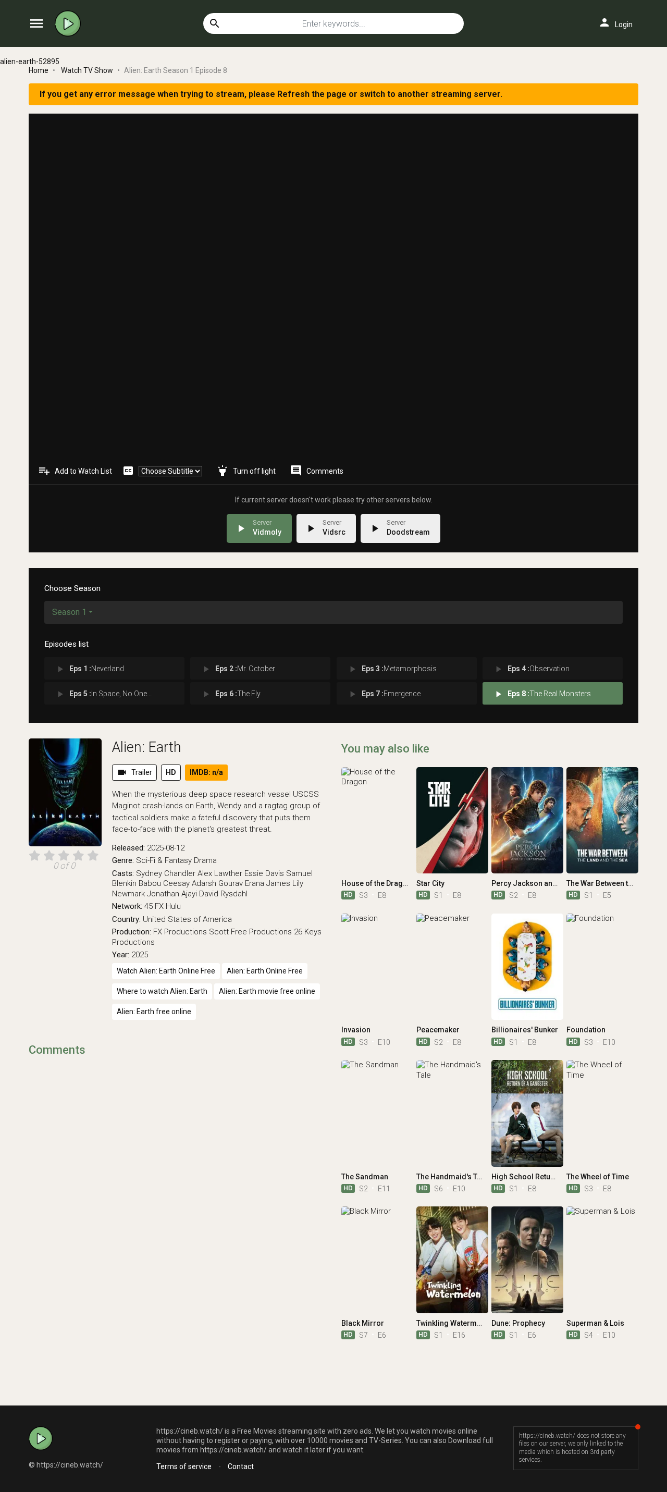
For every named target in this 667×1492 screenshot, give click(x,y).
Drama (205, 860)
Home (38, 70)
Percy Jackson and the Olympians (549, 883)
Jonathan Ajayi (172, 893)
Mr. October (238, 669)
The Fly (231, 694)
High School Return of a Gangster (548, 1177)
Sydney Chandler (165, 873)
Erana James (267, 883)
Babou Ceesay (164, 883)
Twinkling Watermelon (454, 1323)
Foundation (586, 1030)
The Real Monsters (542, 694)
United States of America (187, 919)
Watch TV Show (87, 70)
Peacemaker (438, 1030)
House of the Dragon (376, 883)
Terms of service (184, 1466)
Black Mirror (362, 1323)
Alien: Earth (146, 747)
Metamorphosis (392, 669)
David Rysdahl (223, 893)
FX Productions (180, 931)
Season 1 (69, 612)
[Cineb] (70, 23)
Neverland (89, 669)
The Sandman (364, 1177)
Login (615, 22)
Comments (316, 470)
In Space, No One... (103, 694)
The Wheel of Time (597, 1177)
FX (159, 906)
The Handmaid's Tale (451, 1177)
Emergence (384, 694)
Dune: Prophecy (518, 1323)
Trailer (134, 772)
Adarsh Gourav (217, 883)
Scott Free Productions (250, 931)
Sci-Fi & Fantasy (164, 860)
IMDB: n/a (206, 772)
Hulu (173, 906)
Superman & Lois (595, 1323)
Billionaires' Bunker (524, 1030)
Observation (531, 669)
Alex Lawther (219, 873)
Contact (241, 1466)
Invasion (355, 1030)
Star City (430, 883)
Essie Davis (264, 873)
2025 (139, 954)
